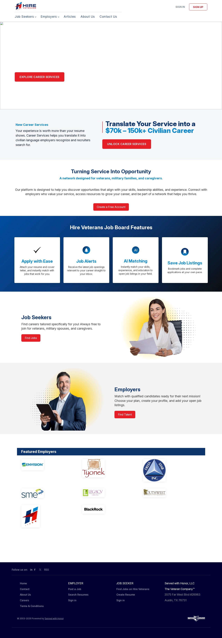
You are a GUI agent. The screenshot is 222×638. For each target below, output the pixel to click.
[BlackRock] (108, 509)
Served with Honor (54, 618)
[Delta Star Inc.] (169, 470)
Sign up (198, 7)
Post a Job (74, 589)
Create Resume (125, 594)
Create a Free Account (111, 207)
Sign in (180, 6)
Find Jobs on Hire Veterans (132, 589)
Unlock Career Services (126, 144)
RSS (46, 569)
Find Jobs (31, 338)
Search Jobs (81, 77)
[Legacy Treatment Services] (108, 493)
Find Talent (125, 414)
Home (23, 583)
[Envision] (47, 465)
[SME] (47, 493)
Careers (24, 600)
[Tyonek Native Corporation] (108, 468)
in (31, 569)
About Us (25, 594)
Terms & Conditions (32, 606)
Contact (24, 589)
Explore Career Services (39, 77)
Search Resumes (78, 594)
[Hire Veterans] (47, 516)
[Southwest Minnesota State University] (169, 493)
